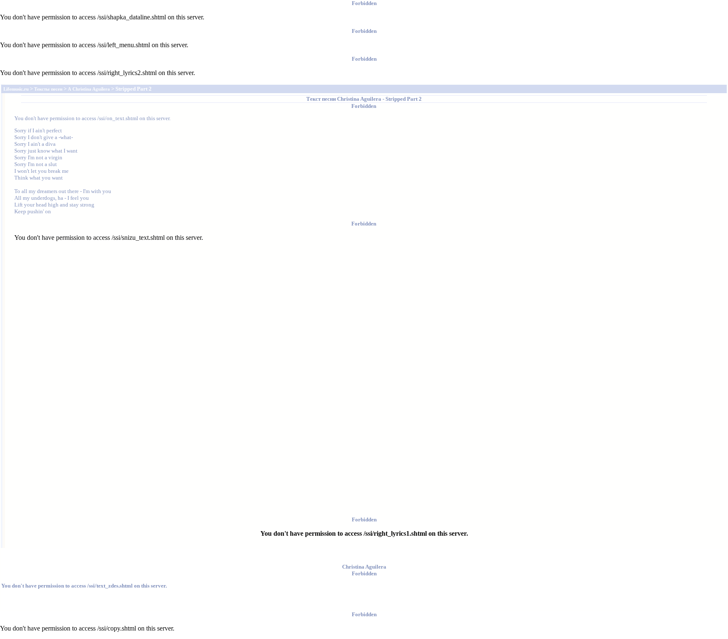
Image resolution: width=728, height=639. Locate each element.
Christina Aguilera (359, 99)
